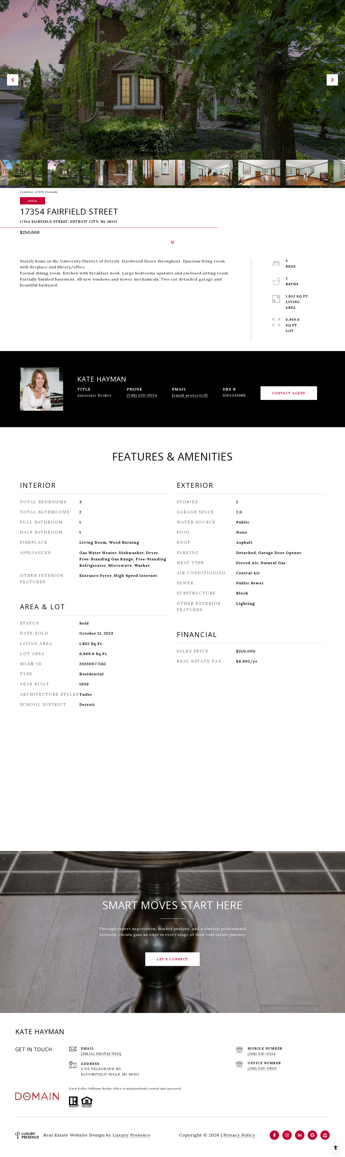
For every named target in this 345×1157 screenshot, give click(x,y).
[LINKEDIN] (299, 1135)
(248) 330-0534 (142, 395)
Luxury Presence (132, 1135)
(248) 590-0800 (262, 1068)
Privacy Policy (239, 1135)
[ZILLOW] (325, 1135)
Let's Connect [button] (172, 959)
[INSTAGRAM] (287, 1135)
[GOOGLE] (312, 1135)
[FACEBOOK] (274, 1135)
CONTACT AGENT (289, 393)
